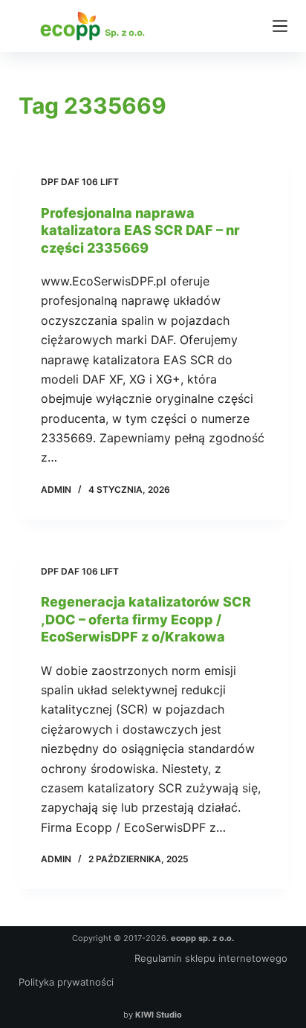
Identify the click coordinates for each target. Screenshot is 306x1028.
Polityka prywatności (66, 982)
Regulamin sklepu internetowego (210, 958)
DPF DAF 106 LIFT (80, 181)
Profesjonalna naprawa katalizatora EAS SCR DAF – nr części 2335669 (140, 230)
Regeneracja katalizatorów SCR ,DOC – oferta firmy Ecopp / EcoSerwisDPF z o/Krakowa (146, 619)
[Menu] (280, 26)
